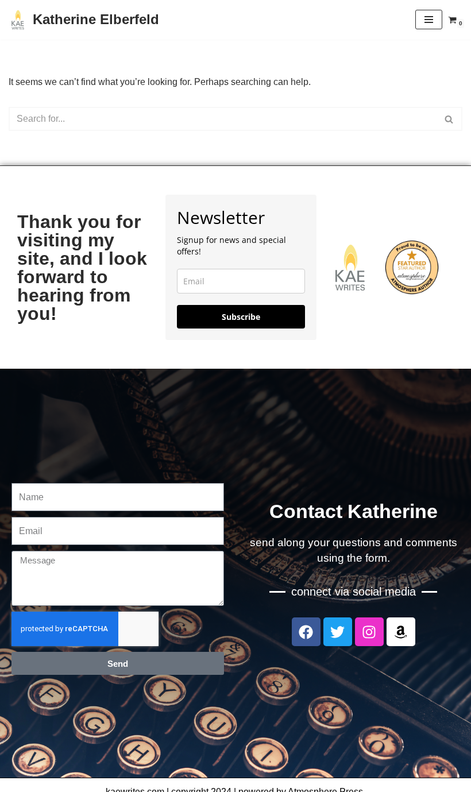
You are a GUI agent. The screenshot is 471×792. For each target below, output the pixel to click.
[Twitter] (337, 631)
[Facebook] (306, 631)
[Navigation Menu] (428, 19)
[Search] (449, 119)
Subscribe (241, 316)
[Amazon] (401, 631)
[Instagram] (369, 631)
